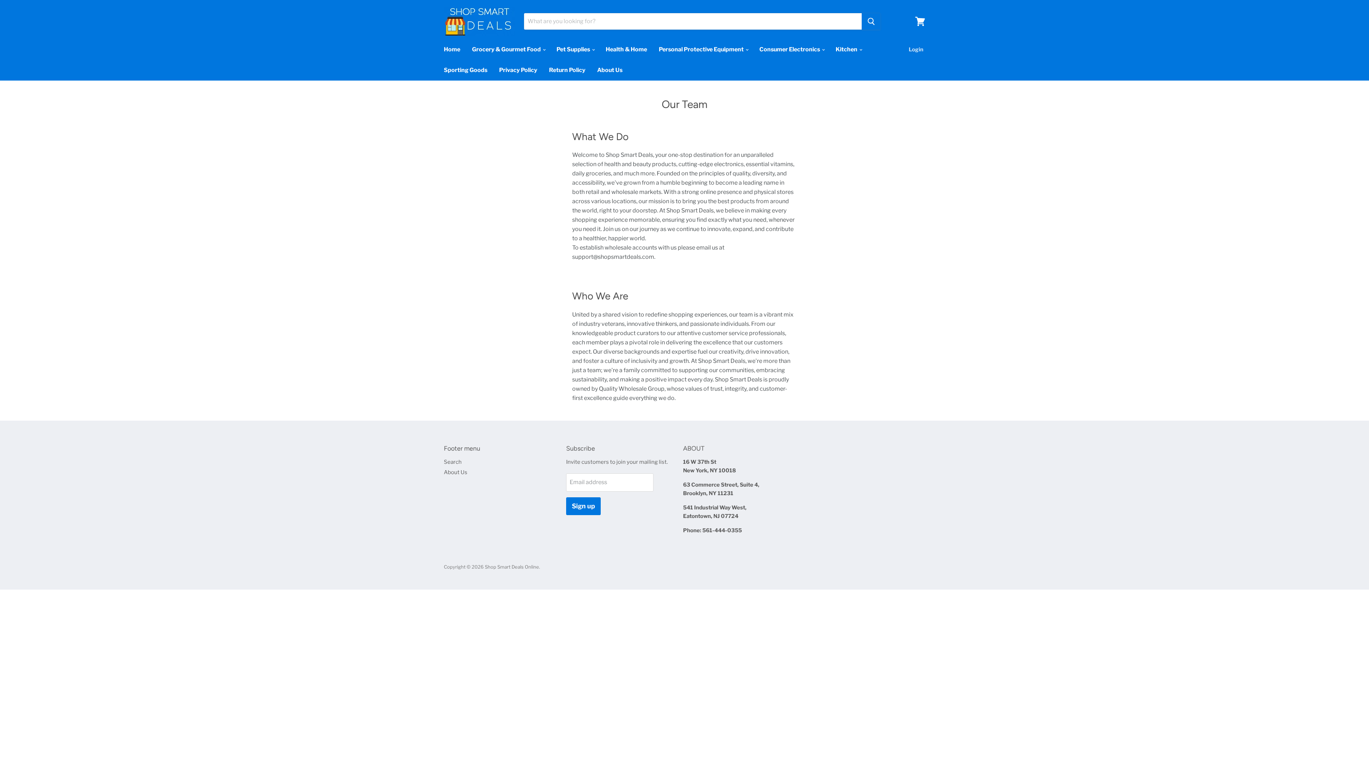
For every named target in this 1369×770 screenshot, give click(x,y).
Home (452, 49)
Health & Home (626, 49)
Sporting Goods (465, 70)
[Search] (871, 21)
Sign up (583, 506)
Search (453, 462)
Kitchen (847, 49)
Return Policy (567, 70)
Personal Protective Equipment (702, 49)
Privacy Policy (518, 70)
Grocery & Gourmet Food (507, 49)
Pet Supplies (574, 49)
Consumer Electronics (790, 49)
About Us (609, 70)
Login (916, 49)
